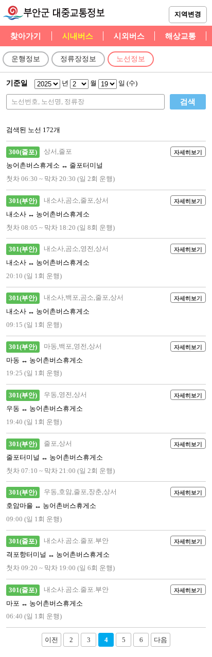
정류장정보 (78, 59)
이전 (51, 640)
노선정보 (130, 59)
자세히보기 (188, 152)
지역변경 (187, 14)
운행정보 (25, 59)
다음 (160, 640)
